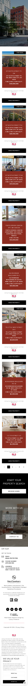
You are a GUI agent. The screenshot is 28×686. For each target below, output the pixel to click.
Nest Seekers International (12, 585)
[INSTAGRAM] (7, 609)
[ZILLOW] (20, 609)
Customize (14, 677)
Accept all (14, 681)
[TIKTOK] (16, 609)
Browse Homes (14, 491)
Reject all (14, 673)
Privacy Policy (20, 627)
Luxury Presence (14, 619)
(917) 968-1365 (9, 563)
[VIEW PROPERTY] (14, 99)
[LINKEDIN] (11, 609)
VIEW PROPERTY (14, 100)
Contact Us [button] (14, 536)
